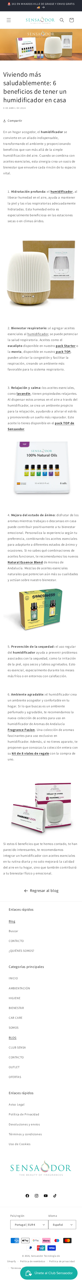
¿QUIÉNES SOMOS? (21, 951)
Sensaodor (37, 1255)
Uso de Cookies (19, 1144)
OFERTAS (15, 1077)
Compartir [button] (15, 121)
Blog (12, 921)
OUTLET (14, 1067)
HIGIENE (14, 998)
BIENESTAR (16, 1008)
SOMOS (14, 1028)
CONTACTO (16, 941)
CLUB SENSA (17, 1047)
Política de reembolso (32, 1261)
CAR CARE (16, 1018)
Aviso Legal (17, 1104)
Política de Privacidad (24, 1114)
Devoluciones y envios (24, 1124)
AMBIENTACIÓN (19, 988)
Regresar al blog (44, 890)
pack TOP (62, 352)
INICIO (13, 978)
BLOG (12, 1038)
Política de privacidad (62, 1261)
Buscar (13, 931)
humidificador (37, 334)
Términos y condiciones (25, 1134)
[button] (9, 20)
